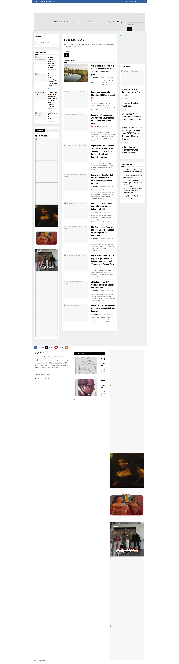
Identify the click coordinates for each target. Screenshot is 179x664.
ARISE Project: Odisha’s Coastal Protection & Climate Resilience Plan (102, 285)
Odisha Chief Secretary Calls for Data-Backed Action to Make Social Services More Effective (133, 197)
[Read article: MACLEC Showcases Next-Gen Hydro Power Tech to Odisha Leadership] (76, 210)
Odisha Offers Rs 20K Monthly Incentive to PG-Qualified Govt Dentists (103, 308)
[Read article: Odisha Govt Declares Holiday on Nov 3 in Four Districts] (132, 78)
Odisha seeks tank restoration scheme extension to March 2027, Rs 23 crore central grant (133, 171)
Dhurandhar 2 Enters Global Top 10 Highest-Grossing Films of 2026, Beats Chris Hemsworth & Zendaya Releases (131, 133)
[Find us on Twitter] (139, 1)
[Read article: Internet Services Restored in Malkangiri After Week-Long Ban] (41, 60)
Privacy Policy (42, 1)
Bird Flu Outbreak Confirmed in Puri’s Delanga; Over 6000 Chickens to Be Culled (52, 80)
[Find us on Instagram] (42, 379)
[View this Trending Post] (92, 98)
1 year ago (52, 88)
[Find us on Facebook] (137, 1)
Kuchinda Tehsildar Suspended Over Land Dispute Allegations (129, 150)
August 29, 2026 (105, 77)
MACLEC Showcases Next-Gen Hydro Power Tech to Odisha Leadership (101, 206)
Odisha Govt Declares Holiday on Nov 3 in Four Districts (130, 92)
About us (35, 1)
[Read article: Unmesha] (86, 387)
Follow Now (42, 136)
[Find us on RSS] (144, 1)
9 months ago (53, 69)
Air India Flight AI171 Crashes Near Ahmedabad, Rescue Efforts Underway (131, 117)
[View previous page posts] (74, 399)
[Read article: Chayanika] (86, 365)
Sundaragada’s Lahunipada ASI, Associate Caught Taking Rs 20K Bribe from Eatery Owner (133, 182)
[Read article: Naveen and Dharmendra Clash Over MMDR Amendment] (76, 99)
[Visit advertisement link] (133, 47)
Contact (53, 1)
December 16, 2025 (104, 370)
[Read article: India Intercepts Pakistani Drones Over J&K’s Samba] (41, 116)
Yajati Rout (96, 77)
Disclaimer (48, 1)
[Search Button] (66, 55)
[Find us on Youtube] (142, 1)
